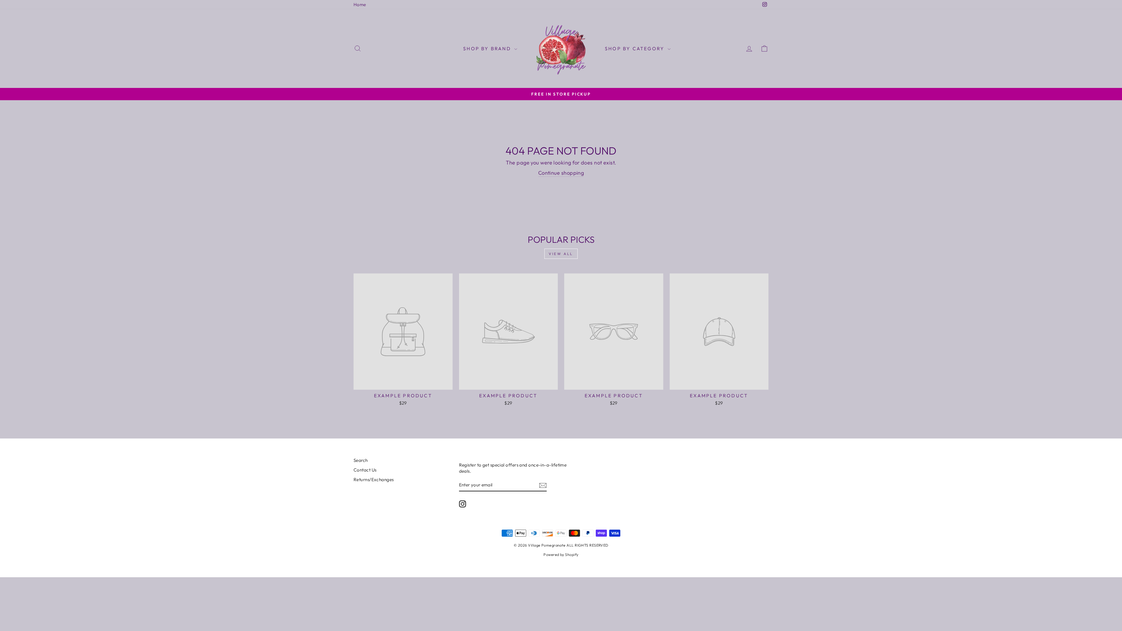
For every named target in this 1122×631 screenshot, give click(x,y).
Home (360, 4)
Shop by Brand (488, 48)
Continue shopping (561, 172)
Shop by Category (635, 48)
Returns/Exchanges (374, 479)
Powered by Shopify (560, 554)
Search (361, 460)
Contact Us (365, 470)
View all (561, 254)
